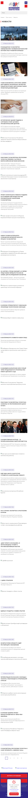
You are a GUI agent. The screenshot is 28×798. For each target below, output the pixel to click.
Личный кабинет (26, 6)
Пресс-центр (9, 17)
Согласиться (14, 793)
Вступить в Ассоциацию (14, 775)
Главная (2, 17)
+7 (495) (2, 2)
